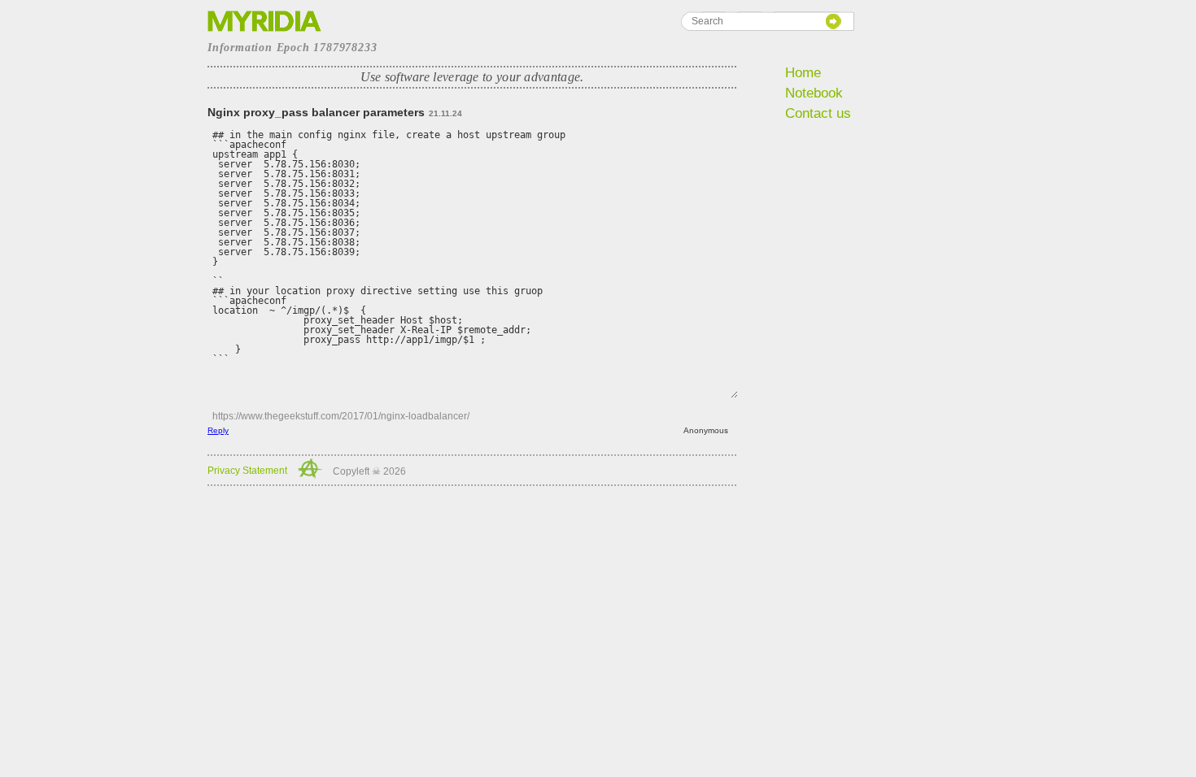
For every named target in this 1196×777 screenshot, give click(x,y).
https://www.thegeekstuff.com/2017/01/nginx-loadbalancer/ (340, 416)
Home (803, 72)
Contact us (818, 113)
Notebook (814, 93)
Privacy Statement (247, 470)
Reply (218, 430)
